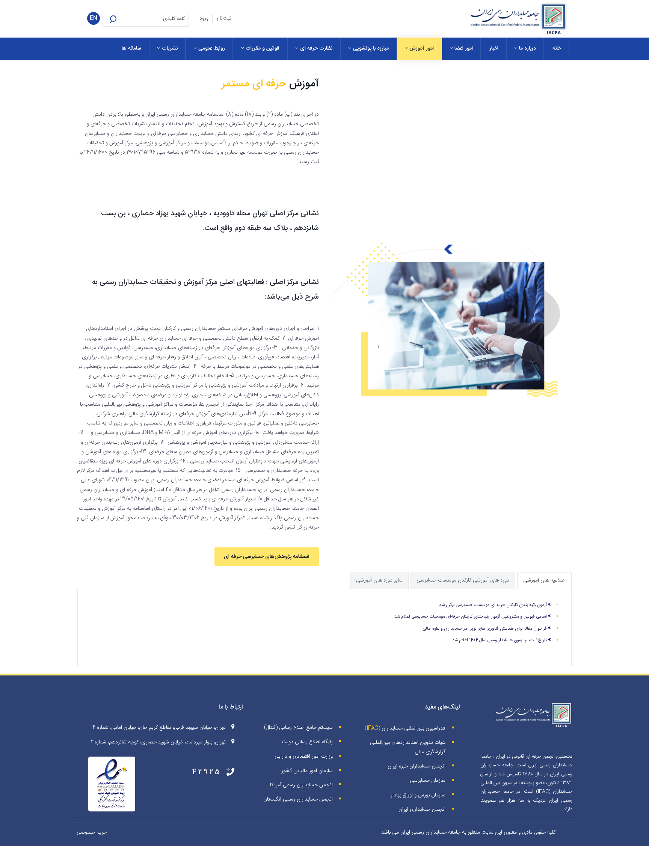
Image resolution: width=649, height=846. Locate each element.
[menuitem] (556, 49)
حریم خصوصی (92, 832)
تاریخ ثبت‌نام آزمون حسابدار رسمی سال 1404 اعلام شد (499, 640)
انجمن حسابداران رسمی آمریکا (301, 785)
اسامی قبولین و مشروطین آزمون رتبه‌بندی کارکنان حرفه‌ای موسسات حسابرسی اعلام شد (470, 616)
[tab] (544, 581)
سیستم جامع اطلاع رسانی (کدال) (298, 727)
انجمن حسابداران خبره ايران (416, 766)
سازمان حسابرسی (427, 780)
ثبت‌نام (224, 18)
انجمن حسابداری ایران (421, 809)
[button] (123, 19)
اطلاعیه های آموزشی (544, 580)
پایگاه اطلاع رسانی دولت (307, 741)
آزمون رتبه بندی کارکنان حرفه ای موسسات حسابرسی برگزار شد (493, 605)
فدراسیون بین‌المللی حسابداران (413, 728)
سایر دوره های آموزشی (379, 580)
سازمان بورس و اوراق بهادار (418, 795)
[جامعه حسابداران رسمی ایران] (518, 19)
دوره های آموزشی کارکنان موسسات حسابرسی (463, 580)
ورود (203, 18)
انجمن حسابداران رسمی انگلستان (298, 799)
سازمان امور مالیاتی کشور (307, 770)
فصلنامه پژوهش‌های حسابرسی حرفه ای (266, 556)
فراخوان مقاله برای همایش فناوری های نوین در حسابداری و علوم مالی (485, 628)
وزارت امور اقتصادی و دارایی (304, 756)
